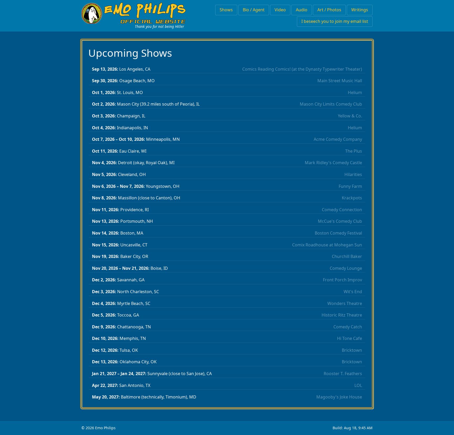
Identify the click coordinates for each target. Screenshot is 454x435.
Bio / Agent (254, 10)
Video (280, 10)
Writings (359, 10)
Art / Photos (329, 10)
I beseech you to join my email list (334, 21)
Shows (226, 10)
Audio (301, 10)
